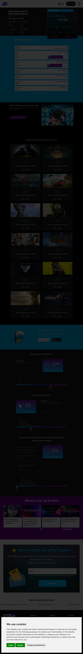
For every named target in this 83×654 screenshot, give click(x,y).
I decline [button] (20, 645)
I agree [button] (10, 645)
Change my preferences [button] (36, 645)
